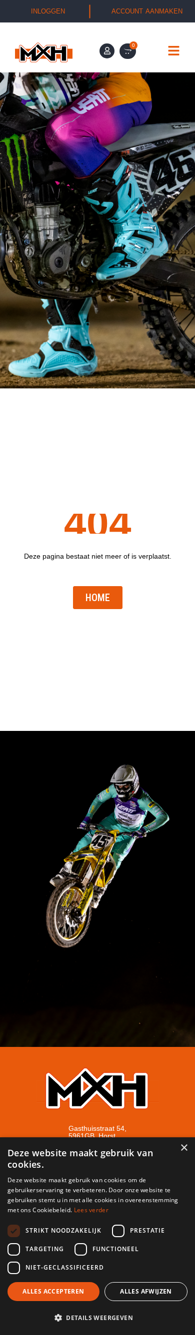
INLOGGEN (48, 11)
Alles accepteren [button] (53, 1291)
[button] (98, 1318)
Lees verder (91, 1210)
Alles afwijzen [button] (146, 1291)
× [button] (184, 1148)
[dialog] (97, 1236)
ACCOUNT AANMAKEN (147, 11)
